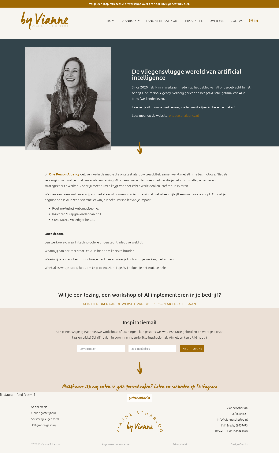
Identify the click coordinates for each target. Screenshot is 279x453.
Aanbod (129, 20)
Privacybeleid (180, 444)
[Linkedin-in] (256, 20)
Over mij (217, 20)
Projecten (194, 20)
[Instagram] (251, 20)
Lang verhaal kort (162, 20)
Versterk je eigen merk (45, 419)
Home (111, 20)
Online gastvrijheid (43, 413)
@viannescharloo (139, 398)
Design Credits (239, 444)
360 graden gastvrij (43, 425)
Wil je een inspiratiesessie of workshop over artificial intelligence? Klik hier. (139, 4)
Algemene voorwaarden (116, 444)
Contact (238, 20)
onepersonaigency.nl (184, 115)
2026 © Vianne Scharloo (45, 444)
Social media (39, 407)
